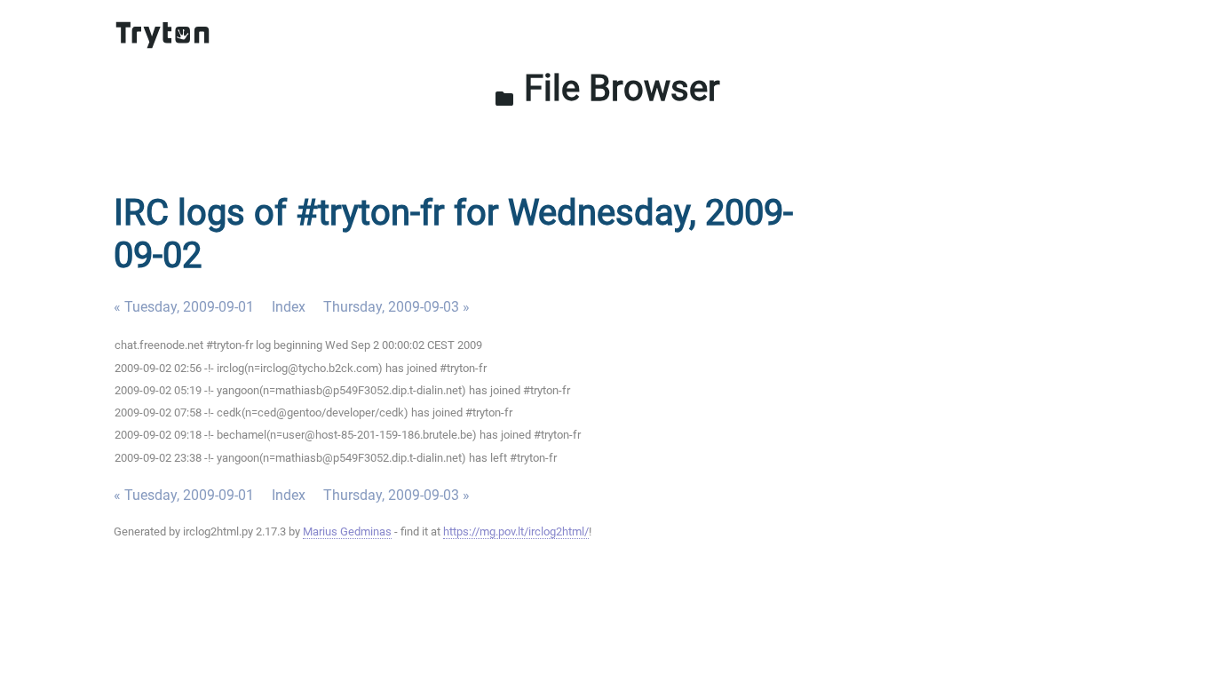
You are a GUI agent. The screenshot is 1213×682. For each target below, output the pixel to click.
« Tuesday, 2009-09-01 (184, 306)
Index (288, 306)
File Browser (607, 88)
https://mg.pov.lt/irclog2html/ (516, 531)
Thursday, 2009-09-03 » (396, 306)
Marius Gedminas (347, 531)
